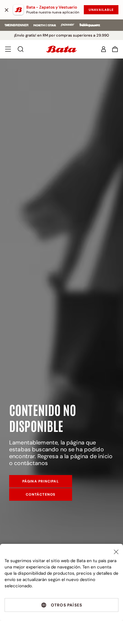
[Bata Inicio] (61, 49)
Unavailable (101, 10)
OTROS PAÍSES (66, 605)
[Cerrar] (7, 9)
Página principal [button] (40, 481)
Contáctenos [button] (40, 494)
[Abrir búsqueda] (20, 49)
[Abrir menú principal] (8, 49)
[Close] (116, 552)
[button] (115, 49)
